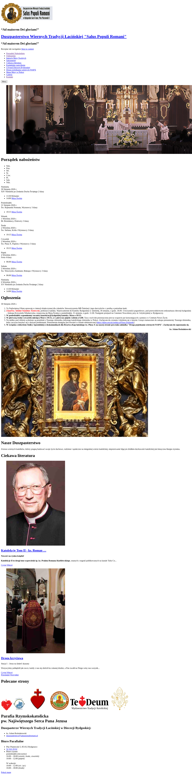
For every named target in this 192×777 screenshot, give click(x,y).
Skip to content (27, 49)
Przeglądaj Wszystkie (10, 675)
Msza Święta (16, 198)
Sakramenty (11, 60)
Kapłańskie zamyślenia (15, 65)
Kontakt (9, 77)
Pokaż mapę (6, 772)
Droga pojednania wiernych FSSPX (21, 70)
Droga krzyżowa (12, 658)
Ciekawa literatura (13, 63)
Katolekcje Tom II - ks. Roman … (23, 550)
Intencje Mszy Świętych (16, 58)
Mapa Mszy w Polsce (15, 72)
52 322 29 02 (11, 749)
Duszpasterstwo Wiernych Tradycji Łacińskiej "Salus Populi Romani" (64, 36)
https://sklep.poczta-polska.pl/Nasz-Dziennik (115, 322)
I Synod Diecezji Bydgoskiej (18, 67)
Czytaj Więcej (7, 565)
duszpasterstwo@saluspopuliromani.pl (22, 736)
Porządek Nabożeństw (15, 53)
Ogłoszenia (11, 56)
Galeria (9, 74)
